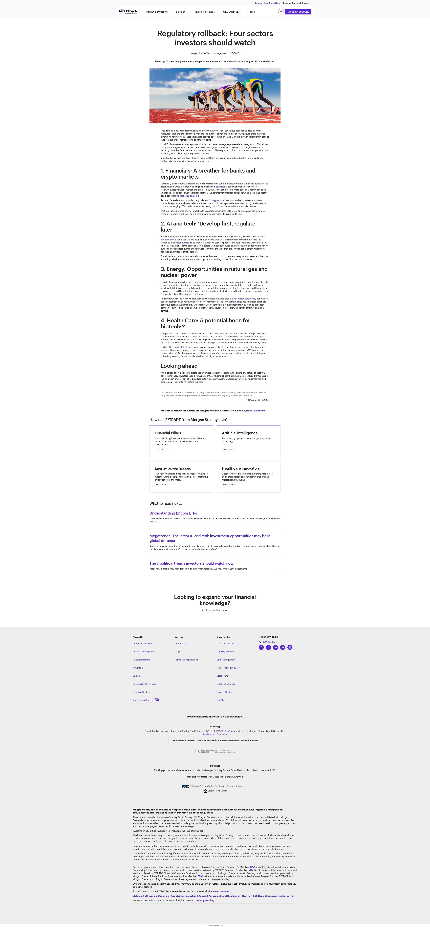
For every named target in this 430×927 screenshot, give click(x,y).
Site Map (221, 700)
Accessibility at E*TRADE (144, 684)
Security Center (224, 692)
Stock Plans (222, 675)
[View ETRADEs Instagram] (289, 646)
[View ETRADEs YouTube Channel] (282, 646)
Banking (182, 11)
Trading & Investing (158, 11)
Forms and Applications (186, 659)
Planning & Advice (206, 11)
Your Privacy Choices (143, 700)
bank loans (221, 186)
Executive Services (226, 684)
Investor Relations (141, 659)
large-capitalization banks (186, 195)
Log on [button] (258, 3)
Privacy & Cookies (141, 692)
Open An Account (225, 643)
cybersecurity (240, 245)
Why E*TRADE (232, 11)
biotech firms (186, 347)
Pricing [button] (251, 11)
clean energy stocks (241, 298)
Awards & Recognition (143, 651)
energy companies (170, 285)
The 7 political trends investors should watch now (191, 563)
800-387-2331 (267, 641)
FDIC (272, 770)
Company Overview (142, 643)
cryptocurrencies (220, 200)
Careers (136, 675)
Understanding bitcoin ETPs (173, 513)
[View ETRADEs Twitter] (268, 646)
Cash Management (226, 659)
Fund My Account (225, 651)
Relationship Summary (215, 734)
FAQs (177, 651)
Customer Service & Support (297, 3)
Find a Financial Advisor (228, 667)
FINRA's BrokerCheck (224, 731)
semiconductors (181, 242)
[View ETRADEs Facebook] (261, 646)
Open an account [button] (298, 11)
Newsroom (138, 667)
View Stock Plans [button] (272, 3)
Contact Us (180, 643)
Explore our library (214, 610)
